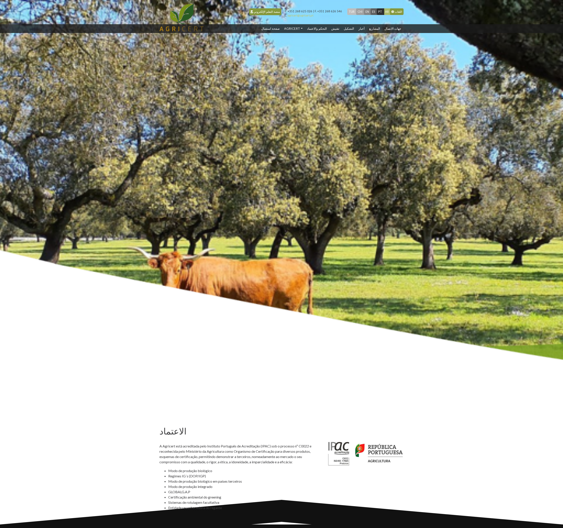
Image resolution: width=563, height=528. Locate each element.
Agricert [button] (292, 28)
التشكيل (349, 28)
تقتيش (335, 28)
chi (360, 11)
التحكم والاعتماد (317, 28)
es (373, 11)
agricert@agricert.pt (299, 15)
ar (387, 11)
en (367, 11)
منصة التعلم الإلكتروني (266, 11)
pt (380, 11)
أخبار (361, 28)
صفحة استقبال (271, 28)
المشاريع (374, 28)
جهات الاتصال (392, 28)
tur (352, 11)
